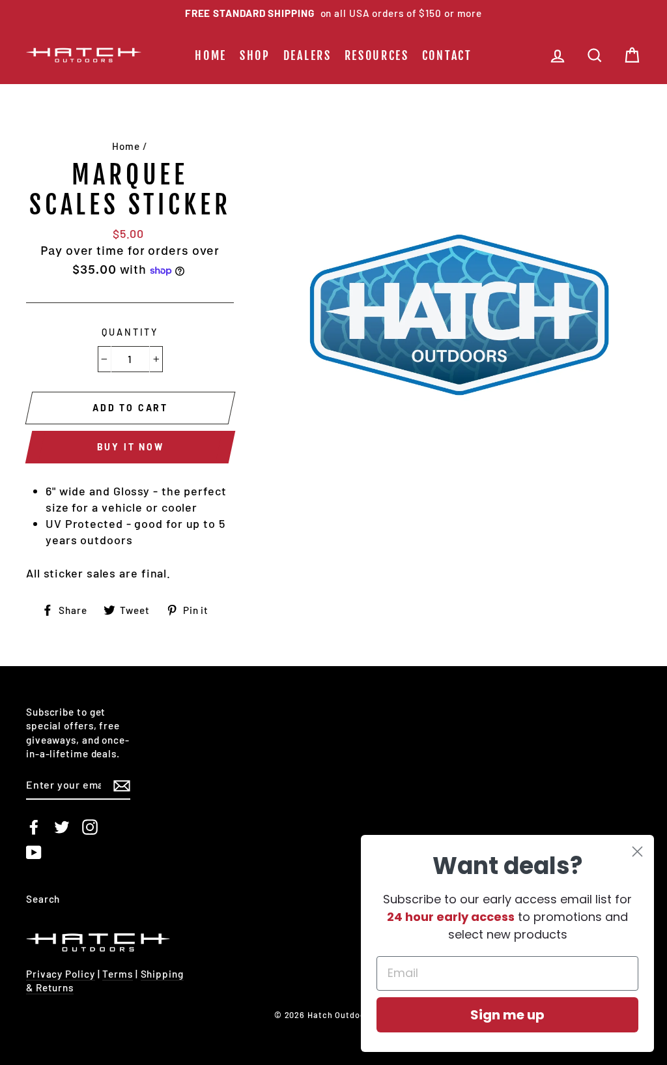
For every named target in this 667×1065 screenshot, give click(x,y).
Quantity (130, 332)
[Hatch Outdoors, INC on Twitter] (62, 827)
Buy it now (130, 446)
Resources (377, 55)
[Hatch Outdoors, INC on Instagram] (90, 827)
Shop (255, 55)
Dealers (307, 55)
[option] (333, 13)
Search (43, 899)
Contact (447, 55)
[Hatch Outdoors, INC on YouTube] (34, 852)
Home (211, 55)
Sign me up (507, 1015)
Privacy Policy (60, 974)
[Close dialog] (637, 851)
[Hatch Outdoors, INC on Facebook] (34, 827)
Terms (117, 974)
